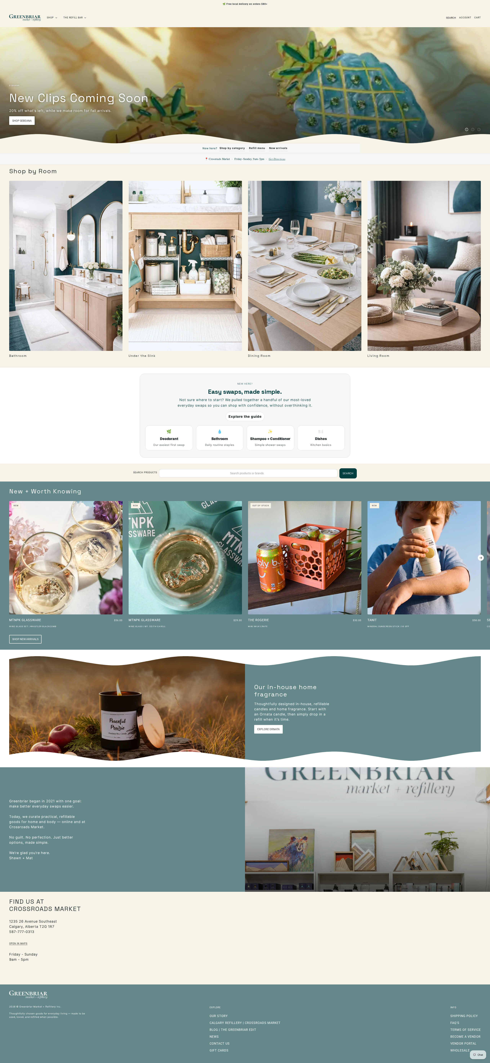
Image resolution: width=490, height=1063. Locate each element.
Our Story (219, 1016)
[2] (473, 129)
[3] (479, 129)
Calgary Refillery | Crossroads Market (245, 1023)
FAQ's (454, 1023)
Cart (477, 17)
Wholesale (460, 1050)
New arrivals (278, 148)
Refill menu (257, 148)
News (214, 1036)
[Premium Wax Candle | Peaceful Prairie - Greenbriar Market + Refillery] (127, 708)
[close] (78, 913)
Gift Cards (219, 1050)
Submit (22, 1027)
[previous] (9, 504)
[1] (467, 129)
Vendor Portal (463, 1043)
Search (451, 17)
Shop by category (232, 148)
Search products (145, 472)
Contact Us (220, 1043)
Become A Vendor (465, 1036)
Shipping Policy (464, 1016)
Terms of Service (465, 1030)
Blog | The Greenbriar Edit (233, 1030)
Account (465, 17)
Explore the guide (245, 416)
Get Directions (277, 159)
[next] (481, 558)
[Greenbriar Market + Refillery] (25, 17)
